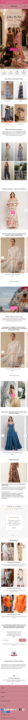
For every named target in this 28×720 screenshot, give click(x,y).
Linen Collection (18, 494)
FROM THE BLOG (14, 459)
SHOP (13, 212)
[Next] (25, 2)
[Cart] (27, 6)
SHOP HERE (14, 307)
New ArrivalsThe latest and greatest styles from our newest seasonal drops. (14, 234)
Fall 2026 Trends (8, 494)
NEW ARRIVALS (7, 101)
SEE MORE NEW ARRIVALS (14, 281)
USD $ (4, 705)
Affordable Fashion (5, 493)
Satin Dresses (8, 496)
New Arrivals (14, 495)
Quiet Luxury (4, 496)
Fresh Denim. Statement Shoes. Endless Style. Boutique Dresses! (14, 412)
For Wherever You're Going (14, 375)
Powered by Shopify (12, 718)
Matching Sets (9, 495)
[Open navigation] (4, 6)
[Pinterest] (6, 715)
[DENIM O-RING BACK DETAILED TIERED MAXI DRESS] (13, 433)
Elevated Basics (20, 493)
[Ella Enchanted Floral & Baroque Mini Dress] (13, 255)
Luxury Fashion (4, 495)
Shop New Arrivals (14, 49)
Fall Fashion (13, 494)
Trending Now (22, 496)
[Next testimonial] (26, 523)
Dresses (20, 101)
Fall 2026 (3, 494)
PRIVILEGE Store (20, 495)
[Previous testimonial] (2, 523)
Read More (21, 489)
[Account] (24, 6)
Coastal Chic (15, 493)
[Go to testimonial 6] (17, 535)
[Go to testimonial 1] (10, 535)
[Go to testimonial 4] (14, 535)
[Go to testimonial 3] (13, 535)
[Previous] (2, 2)
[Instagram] (4, 715)
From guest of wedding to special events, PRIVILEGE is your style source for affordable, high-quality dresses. (14, 328)
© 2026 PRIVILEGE (4, 718)
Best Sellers (10, 493)
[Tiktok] (8, 715)
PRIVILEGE (14, 6)
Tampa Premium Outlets (15, 496)
